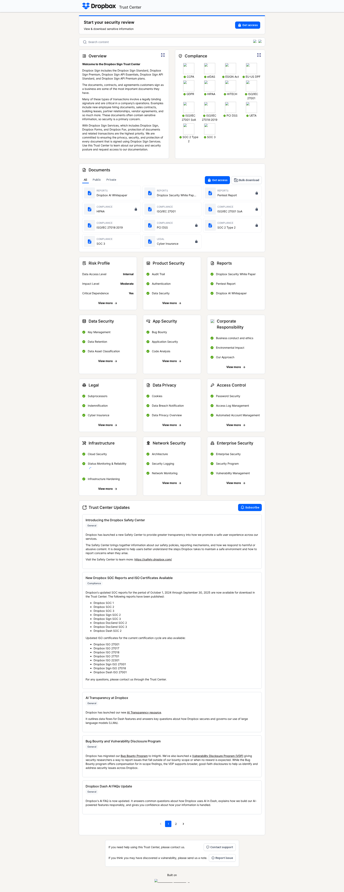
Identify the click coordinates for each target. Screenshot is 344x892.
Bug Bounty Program (134, 756)
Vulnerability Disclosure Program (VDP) (217, 756)
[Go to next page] (183, 824)
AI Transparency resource (144, 712)
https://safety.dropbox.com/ (153, 559)
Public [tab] (97, 180)
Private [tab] (111, 180)
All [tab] (85, 180)
